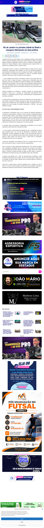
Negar (22, 522)
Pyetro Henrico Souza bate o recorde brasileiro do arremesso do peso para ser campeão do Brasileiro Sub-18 (8, 323)
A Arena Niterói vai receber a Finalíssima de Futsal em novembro (28, 313)
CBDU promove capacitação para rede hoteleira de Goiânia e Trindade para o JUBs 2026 (7, 331)
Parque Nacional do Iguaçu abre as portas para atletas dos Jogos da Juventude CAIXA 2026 (28, 331)
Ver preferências (22, 525)
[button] (42, 509)
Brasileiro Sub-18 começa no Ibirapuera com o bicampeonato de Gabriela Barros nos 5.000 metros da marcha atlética (8, 314)
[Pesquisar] (40, 271)
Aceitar (22, 518)
